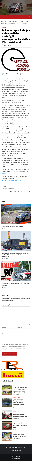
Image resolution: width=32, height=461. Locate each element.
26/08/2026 (16, 394)
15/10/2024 (5, 287)
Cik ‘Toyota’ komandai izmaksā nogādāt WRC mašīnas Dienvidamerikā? (20, 414)
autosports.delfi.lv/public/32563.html (13, 180)
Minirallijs (17, 397)
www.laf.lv (5, 173)
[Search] (29, 16)
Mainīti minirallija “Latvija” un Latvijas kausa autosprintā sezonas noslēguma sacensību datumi (18, 402)
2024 (3, 279)
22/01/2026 (5, 228)
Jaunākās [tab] (4, 381)
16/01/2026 (5, 258)
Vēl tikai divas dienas (8, 187)
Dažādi (4, 27)
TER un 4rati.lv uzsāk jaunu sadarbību (12, 226)
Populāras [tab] (11, 381)
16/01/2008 (7, 45)
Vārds (4, 327)
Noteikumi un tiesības (18, 447)
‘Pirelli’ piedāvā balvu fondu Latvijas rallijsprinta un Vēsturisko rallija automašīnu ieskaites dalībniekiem (15, 254)
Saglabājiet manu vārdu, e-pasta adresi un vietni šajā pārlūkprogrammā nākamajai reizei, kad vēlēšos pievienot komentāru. (15, 347)
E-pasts (19, 327)
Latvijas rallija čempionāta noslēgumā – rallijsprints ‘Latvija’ (20, 425)
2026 (3, 222)
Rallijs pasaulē (13, 222)
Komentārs (6, 305)
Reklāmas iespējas (15, 450)
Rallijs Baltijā (18, 385)
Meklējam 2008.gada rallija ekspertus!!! (19, 191)
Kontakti (8, 447)
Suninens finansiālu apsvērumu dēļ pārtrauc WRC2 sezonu (19, 436)
